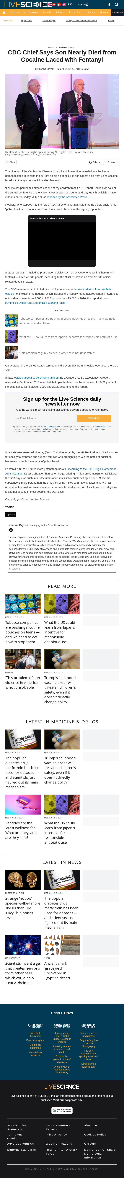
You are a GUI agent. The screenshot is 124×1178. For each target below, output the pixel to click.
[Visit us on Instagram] (49, 4)
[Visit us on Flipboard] (59, 4)
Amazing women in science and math (62, 1049)
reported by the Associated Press (67, 197)
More (103, 12)
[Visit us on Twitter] (43, 4)
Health (47, 12)
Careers (90, 1143)
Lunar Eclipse (48, 20)
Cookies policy (95, 1134)
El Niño (111, 20)
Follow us (97, 162)
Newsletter (112, 162)
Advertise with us (20, 1143)
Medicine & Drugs (67, 48)
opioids (11, 514)
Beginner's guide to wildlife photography (89, 1043)
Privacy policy (56, 1134)
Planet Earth (76, 12)
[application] (62, 241)
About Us (91, 1125)
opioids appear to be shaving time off (36, 377)
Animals (14, 12)
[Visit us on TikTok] (64, 4)
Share (12, 162)
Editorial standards (21, 1149)
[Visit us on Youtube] (54, 4)
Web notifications (59, 1143)
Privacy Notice (99, 426)
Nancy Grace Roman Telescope (81, 20)
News (86, 68)
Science (60, 12)
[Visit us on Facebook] (38, 4)
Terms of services (49, 426)
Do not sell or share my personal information (100, 1153)
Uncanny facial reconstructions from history (62, 1069)
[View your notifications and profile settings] (109, 5)
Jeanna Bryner (46, 68)
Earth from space (35, 1040)
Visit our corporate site (68, 1100)
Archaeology (31, 12)
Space (91, 12)
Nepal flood (26, 20)
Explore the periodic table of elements (61, 1059)
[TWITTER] (11, 530)
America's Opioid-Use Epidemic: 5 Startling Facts (35, 302)
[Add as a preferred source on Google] (62, 1110)
